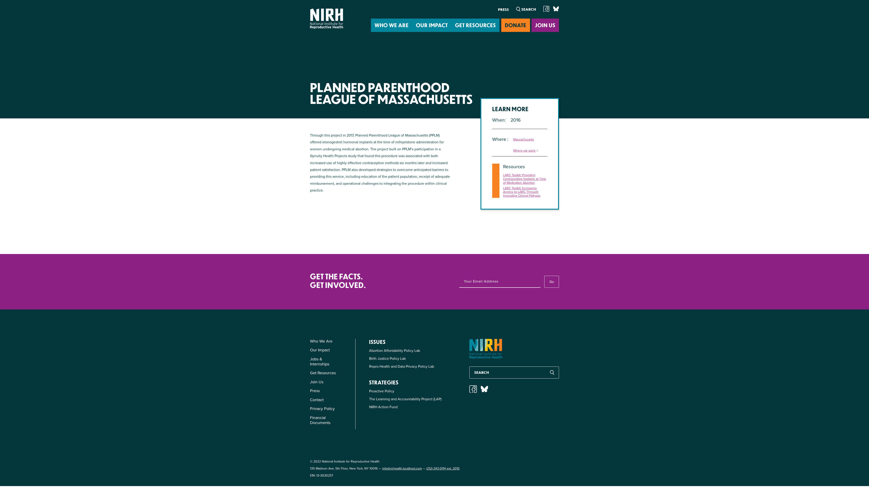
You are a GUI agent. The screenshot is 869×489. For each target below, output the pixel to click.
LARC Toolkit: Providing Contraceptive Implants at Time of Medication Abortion (524, 179)
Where (499, 139)
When (498, 120)
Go (551, 281)
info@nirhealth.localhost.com (402, 468)
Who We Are (392, 25)
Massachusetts (523, 140)
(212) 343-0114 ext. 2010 (443, 468)
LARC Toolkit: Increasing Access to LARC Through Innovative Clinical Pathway (521, 192)
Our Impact (432, 25)
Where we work (524, 151)
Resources (514, 166)
